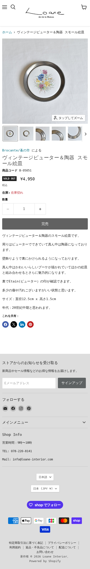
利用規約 (15, 547)
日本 (43, 488)
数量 (5, 199)
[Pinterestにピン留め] (30, 324)
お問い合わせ (45, 552)
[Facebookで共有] (5, 324)
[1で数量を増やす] (40, 209)
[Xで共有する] (13, 324)
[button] (10, 133)
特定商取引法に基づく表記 (26, 542)
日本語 (43, 477)
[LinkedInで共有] (22, 324)
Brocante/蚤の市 (16, 150)
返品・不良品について (40, 547)
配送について (67, 547)
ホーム (7, 32)
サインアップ (71, 383)
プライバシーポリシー (62, 542)
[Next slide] (85, 134)
